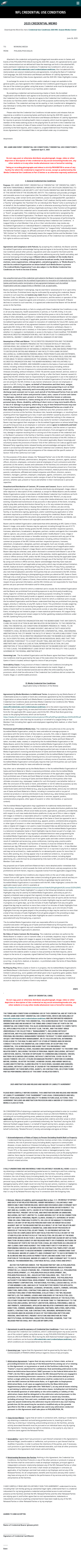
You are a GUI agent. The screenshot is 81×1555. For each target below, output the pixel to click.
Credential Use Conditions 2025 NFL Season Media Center (52, 30)
